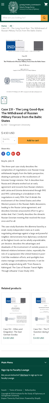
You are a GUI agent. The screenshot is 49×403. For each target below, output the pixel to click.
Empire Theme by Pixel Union (12, 398)
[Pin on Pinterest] (18, 154)
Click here (24, 375)
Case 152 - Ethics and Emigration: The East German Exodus (12, 332)
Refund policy (30, 390)
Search (4, 390)
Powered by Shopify (33, 398)
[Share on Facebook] (3, 154)
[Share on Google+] (13, 154)
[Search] (44, 18)
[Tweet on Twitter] (8, 154)
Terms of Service (15, 390)
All (11, 26)
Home (4, 26)
